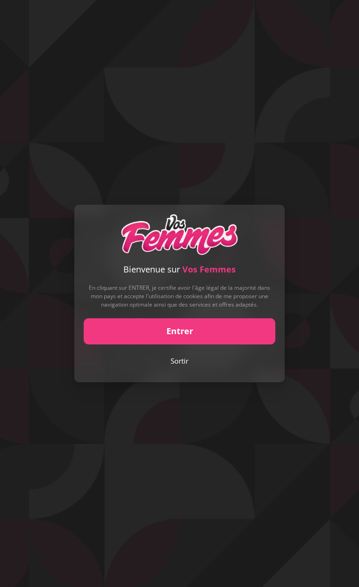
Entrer (179, 330)
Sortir (179, 360)
